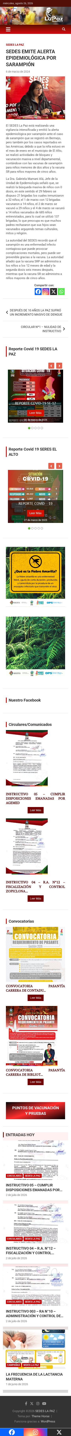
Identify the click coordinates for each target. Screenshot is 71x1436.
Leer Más (35, 413)
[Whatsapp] (61, 291)
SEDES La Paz (15, 44)
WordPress (48, 1421)
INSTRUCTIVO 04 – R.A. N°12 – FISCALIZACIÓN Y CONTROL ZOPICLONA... (35, 886)
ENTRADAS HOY (20, 1134)
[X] (53, 291)
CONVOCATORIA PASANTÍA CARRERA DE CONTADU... (35, 988)
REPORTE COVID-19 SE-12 (35, 404)
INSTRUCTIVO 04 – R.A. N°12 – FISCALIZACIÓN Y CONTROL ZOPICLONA (31, 1253)
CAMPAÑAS (13, 1365)
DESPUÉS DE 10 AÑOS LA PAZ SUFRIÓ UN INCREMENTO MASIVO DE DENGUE (36, 312)
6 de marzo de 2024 (18, 71)
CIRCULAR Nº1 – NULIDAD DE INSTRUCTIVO (41, 329)
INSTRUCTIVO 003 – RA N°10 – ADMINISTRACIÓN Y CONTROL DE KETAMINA (33, 1316)
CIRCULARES (14, 1175)
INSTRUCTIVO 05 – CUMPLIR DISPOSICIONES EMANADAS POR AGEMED (35, 798)
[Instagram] (45, 291)
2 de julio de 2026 (16, 1195)
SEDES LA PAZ (45, 1411)
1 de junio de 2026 (17, 1384)
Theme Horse (41, 1416)
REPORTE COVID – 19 (35, 504)
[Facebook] (38, 291)
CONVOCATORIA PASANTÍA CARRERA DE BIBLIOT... (35, 1072)
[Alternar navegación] (8, 29)
